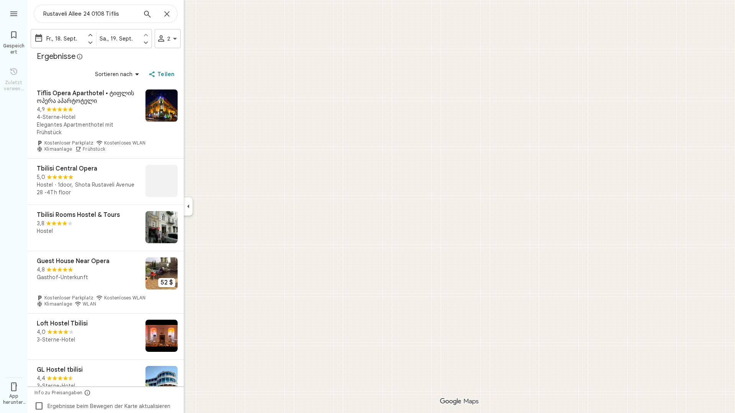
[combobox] (90, 13)
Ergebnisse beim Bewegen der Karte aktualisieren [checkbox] (102, 406)
